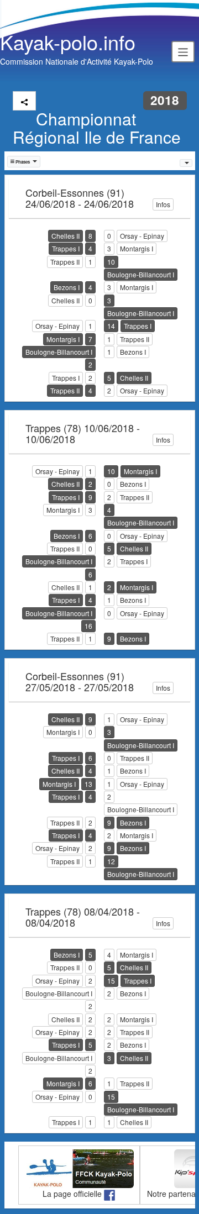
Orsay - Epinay (142, 235)
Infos (163, 204)
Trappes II (65, 261)
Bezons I (67, 287)
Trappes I (66, 248)
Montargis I (136, 248)
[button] (24, 161)
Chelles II (65, 235)
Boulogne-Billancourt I (140, 274)
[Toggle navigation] (183, 51)
